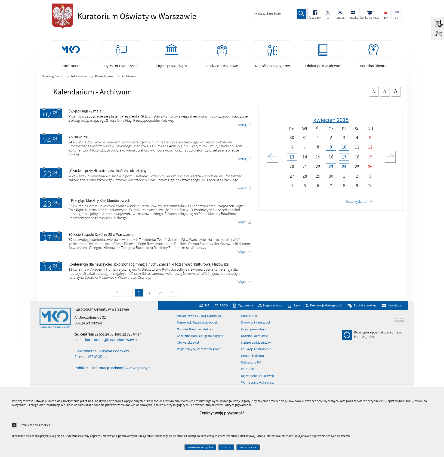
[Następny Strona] (389, 156)
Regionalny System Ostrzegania (198, 349)
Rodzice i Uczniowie (254, 336)
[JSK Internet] (399, 320)
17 (344, 157)
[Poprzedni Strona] (272, 156)
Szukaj (301, 14)
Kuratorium (249, 316)
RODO (224, 305)
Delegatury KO (251, 362)
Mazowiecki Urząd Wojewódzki (197, 322)
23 (331, 167)
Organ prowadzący (254, 329)
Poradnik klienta (252, 355)
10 (344, 147)
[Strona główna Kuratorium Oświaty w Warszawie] (55, 318)
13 (292, 157)
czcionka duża (394, 91)
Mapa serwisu (272, 305)
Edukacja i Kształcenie (256, 349)
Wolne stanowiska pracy (257, 382)
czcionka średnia (383, 91)
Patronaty (248, 369)
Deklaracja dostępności (326, 305)
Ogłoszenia (245, 305)
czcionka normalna (372, 90)
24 (344, 167)
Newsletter (395, 305)
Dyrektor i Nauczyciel (255, 322)
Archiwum (129, 76)
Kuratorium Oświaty (114, 16)
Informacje (78, 76)
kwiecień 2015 (331, 120)
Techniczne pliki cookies (35, 425)
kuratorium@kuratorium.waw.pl (111, 339)
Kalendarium (104, 76)
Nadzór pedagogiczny (256, 342)
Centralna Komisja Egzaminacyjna (200, 336)
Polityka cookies (365, 305)
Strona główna (52, 76)
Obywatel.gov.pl (188, 342)
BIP (207, 305)
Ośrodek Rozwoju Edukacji (195, 329)
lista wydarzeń (357, 202)
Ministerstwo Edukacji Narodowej (199, 316)
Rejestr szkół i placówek (257, 376)
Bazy (296, 305)
